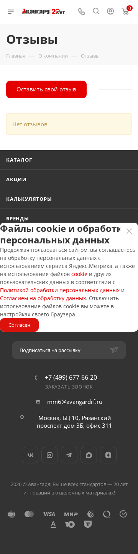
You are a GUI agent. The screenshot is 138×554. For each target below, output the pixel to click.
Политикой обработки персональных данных (60, 290)
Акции (16, 179)
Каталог (19, 159)
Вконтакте (30, 455)
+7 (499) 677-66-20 (71, 377)
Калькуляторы (29, 198)
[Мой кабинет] (110, 12)
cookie (79, 274)
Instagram (49, 455)
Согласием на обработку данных (43, 298)
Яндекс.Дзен (108, 455)
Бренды (17, 218)
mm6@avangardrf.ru (74, 401)
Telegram (69, 455)
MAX (88, 455)
